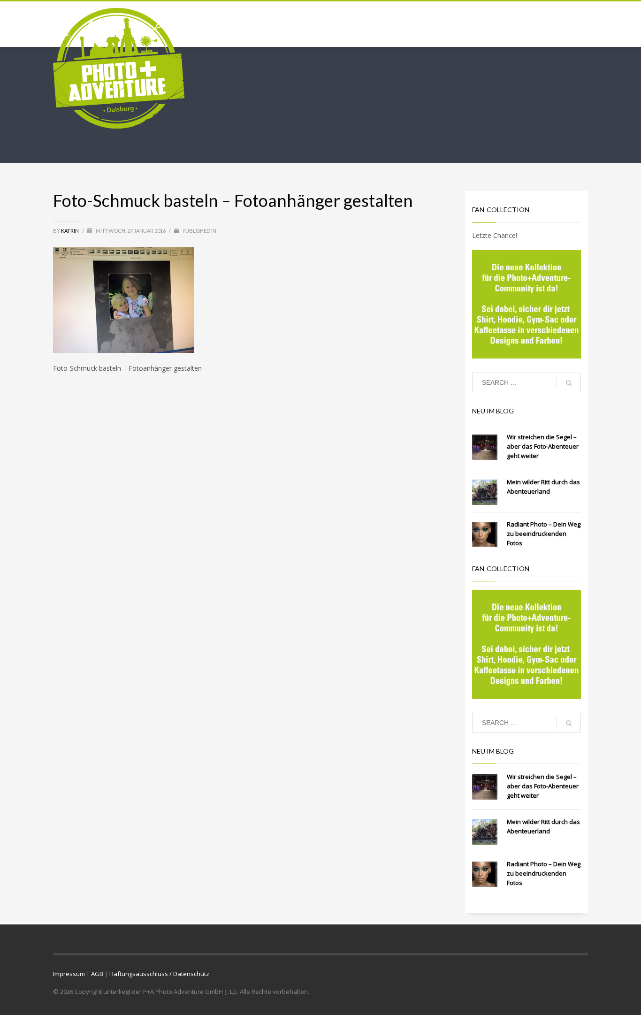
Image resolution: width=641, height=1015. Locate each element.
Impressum (69, 973)
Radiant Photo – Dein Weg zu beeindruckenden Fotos (543, 533)
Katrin (70, 231)
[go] (569, 383)
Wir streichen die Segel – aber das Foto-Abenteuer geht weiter (543, 446)
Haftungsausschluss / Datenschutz (159, 973)
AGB (97, 973)
